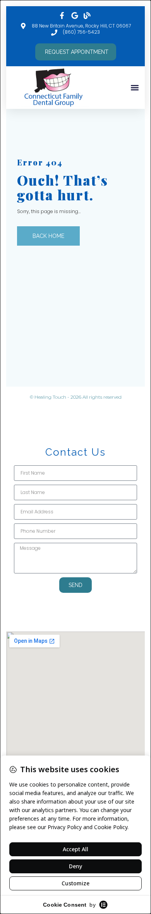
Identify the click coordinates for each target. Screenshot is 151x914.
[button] (134, 87)
